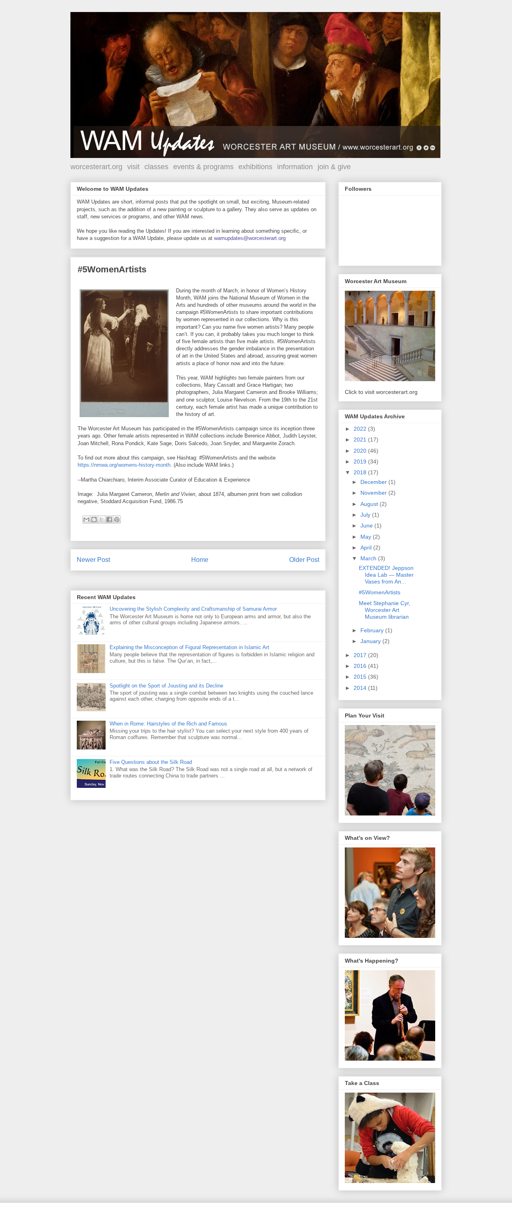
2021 (361, 439)
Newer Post (93, 559)
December (374, 482)
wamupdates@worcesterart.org (250, 238)
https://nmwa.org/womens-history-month (124, 465)
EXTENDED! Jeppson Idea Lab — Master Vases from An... (386, 575)
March (369, 558)
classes (156, 167)
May (366, 537)
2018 (361, 472)
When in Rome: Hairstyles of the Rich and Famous (168, 724)
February (372, 630)
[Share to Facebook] (109, 520)
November (374, 493)
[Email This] (86, 520)
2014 (361, 688)
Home (199, 559)
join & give (334, 167)
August (370, 504)
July (366, 515)
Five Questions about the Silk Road (151, 762)
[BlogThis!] (94, 520)
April (366, 547)
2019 (361, 461)
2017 (361, 655)
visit (133, 167)
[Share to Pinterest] (117, 520)
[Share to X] (102, 520)
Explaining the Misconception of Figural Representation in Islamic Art (189, 647)
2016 (361, 666)
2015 (361, 676)
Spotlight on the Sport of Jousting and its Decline (166, 686)
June (367, 525)
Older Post (304, 559)
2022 (361, 429)
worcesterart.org (96, 167)
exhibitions (255, 167)
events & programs (203, 167)
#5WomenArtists (379, 592)
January (371, 641)
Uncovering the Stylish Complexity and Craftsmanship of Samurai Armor (193, 609)
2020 (361, 451)
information (295, 167)
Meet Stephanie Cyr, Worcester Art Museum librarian (384, 610)
